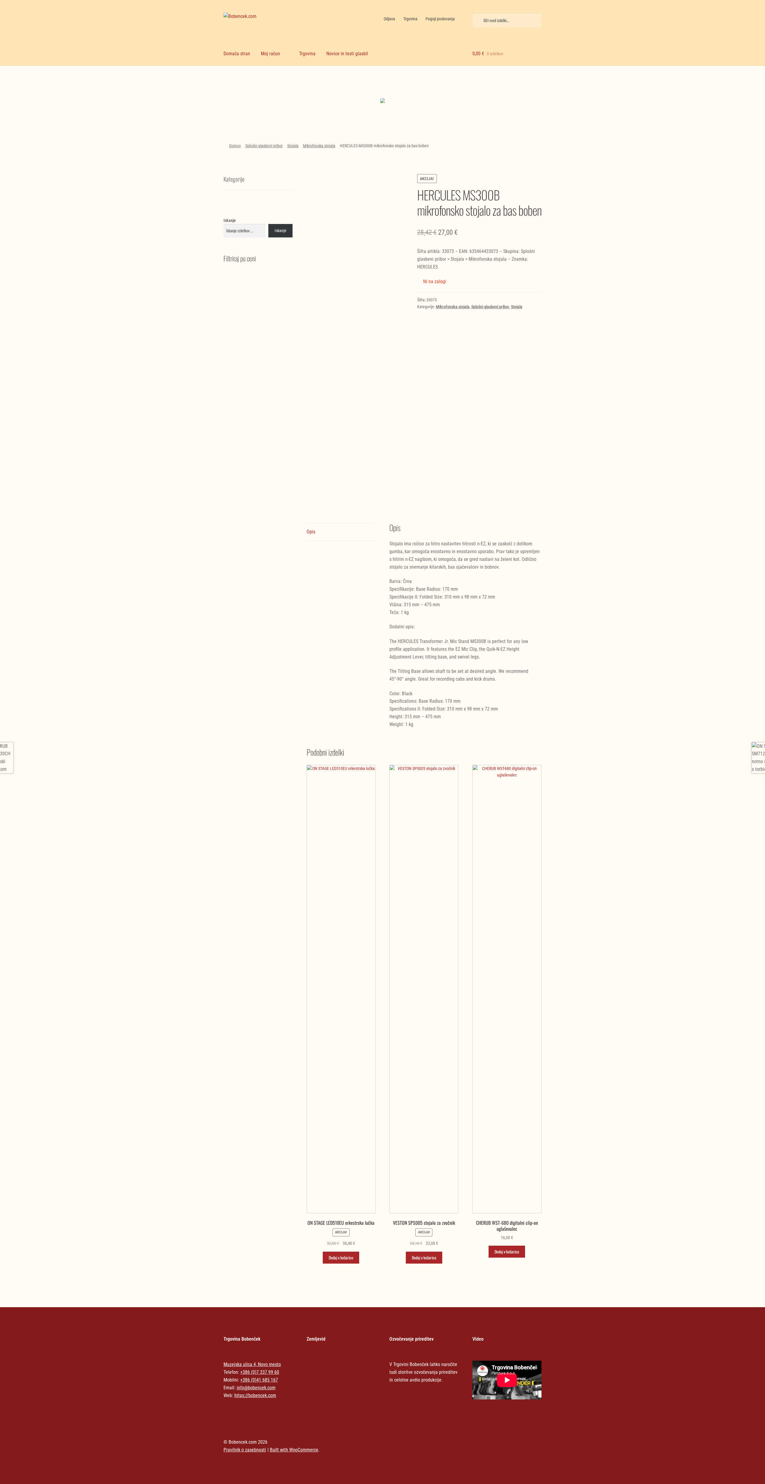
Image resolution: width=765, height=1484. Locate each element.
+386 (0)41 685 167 (259, 1380)
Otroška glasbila (423, 89)
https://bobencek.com (255, 1395)
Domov (235, 145)
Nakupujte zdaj (261, 102)
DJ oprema (342, 89)
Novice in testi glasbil (347, 53)
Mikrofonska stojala (319, 145)
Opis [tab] (311, 532)
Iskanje (230, 220)
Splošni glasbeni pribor (264, 145)
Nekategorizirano (261, 84)
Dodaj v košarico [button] (341, 1257)
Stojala (293, 145)
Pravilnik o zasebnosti (245, 1450)
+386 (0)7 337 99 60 (259, 1372)
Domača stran (237, 53)
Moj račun (270, 53)
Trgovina (410, 18)
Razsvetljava (503, 89)
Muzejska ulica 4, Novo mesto (252, 1364)
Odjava (389, 18)
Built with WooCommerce (294, 1450)
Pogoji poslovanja (440, 18)
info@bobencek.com (256, 1388)
